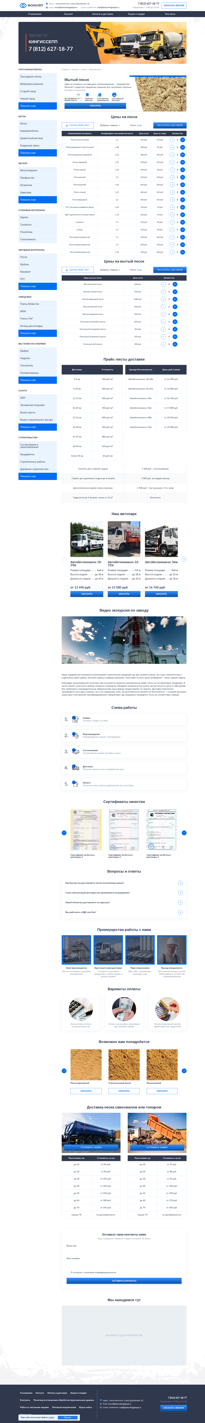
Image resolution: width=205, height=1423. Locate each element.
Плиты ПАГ (26, 319)
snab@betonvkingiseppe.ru (108, 7)
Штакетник (26, 185)
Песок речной (154, 1083)
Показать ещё (28, 106)
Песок (23, 257)
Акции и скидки (136, 14)
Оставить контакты (124, 1281)
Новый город (27, 99)
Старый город (28, 91)
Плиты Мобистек (29, 304)
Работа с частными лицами (34, 1407)
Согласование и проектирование (29, 446)
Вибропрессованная (31, 84)
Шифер (24, 351)
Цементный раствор (31, 138)
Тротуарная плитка (30, 77)
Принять (67, 1418)
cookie (51, 1418)
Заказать (95, 106)
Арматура (25, 192)
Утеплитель (26, 365)
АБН (22, 398)
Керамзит (25, 272)
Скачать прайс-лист (79, 125)
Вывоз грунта (27, 412)
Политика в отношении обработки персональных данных (63, 1400)
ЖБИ (23, 311)
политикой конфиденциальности (100, 1272)
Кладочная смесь (29, 145)
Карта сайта (85, 1407)
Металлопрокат (28, 170)
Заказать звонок (174, 5)
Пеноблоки (26, 232)
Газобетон (26, 225)
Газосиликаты (28, 239)
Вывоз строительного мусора (36, 420)
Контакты (170, 14)
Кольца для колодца (31, 326)
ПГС (22, 279)
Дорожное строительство (34, 469)
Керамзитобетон (29, 131)
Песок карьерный (80, 1083)
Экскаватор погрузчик (32, 405)
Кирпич (24, 217)
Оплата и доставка (102, 14)
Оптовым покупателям (64, 1407)
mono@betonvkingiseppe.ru (66, 7)
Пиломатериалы (29, 373)
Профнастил (27, 178)
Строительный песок (120, 1083)
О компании (34, 14)
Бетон (23, 123)
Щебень (24, 264)
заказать (86, 1091)
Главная (65, 69)
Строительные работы (32, 462)
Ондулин (25, 358)
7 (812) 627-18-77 (148, 3)
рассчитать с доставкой (170, 125)
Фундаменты (27, 454)
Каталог (68, 14)
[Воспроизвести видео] (124, 640)
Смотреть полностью (75, 90)
